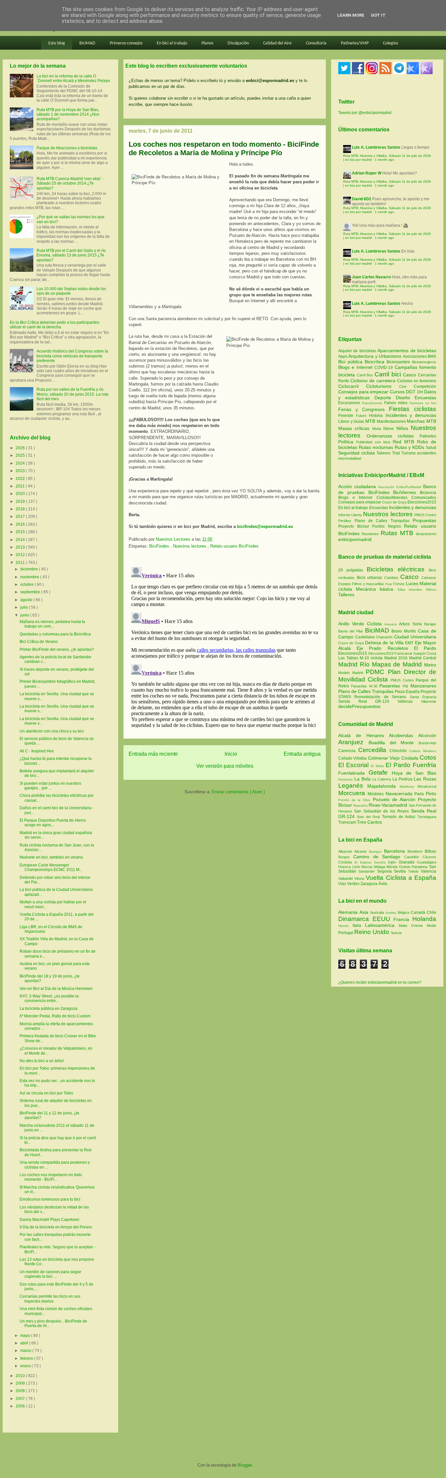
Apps (343, 356)
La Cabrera (382, 779)
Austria (392, 912)
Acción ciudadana (357, 486)
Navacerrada (400, 793)
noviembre (30, 577)
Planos (207, 43)
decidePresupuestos (359, 706)
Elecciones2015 (421, 502)
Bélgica (404, 912)
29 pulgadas (350, 570)
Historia (377, 415)
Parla (420, 794)
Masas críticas (355, 428)
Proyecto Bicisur (353, 526)
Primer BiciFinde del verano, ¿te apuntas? (57, 649)
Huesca (345, 867)
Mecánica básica (374, 589)
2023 (21, 470)
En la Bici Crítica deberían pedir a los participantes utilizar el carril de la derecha (54, 324)
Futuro (362, 416)
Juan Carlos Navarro (371, 277)
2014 (21, 539)
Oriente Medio (423, 926)
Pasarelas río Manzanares (407, 685)
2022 (21, 478)
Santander (367, 871)
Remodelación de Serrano (381, 697)
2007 (21, 1398)
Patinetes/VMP (355, 43)
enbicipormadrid (355, 539)
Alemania (348, 912)
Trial (396, 453)
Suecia (396, 933)
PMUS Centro (425, 515)
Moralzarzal (427, 786)
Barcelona (395, 851)
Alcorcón (427, 735)
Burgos (345, 857)
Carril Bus (365, 375)
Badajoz (376, 851)
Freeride (347, 415)
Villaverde (428, 701)
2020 (21, 493)
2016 (21, 524)
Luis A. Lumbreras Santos (376, 147)
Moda (377, 429)
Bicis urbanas (369, 577)
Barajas (430, 624)
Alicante (361, 851)
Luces (412, 583)
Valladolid (346, 878)
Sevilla (401, 871)
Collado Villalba (353, 758)
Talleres (384, 453)
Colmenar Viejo (384, 758)
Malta (405, 926)
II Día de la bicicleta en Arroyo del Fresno (56, 1227)
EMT (410, 643)
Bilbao (430, 851)
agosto (26, 600)
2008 (21, 1390)
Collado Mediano (422, 751)
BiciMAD (87, 43)
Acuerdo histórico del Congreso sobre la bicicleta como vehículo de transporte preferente (72, 356)
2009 (21, 1383)
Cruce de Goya (394, 502)
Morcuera (353, 793)
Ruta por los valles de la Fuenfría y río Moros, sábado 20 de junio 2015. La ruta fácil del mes (72, 394)
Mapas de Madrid (398, 664)
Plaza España (408, 691)
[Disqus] (225, 646)
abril (24, 1343)
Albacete (346, 851)
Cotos (428, 757)
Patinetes (428, 436)
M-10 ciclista (372, 658)
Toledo (414, 871)
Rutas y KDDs (410, 447)
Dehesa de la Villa (385, 642)
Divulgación (238, 43)
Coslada (410, 758)
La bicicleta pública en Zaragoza (48, 1008)
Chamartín (385, 637)
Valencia (428, 871)
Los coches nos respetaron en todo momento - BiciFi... (51, 1177)
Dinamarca (355, 918)
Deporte (385, 397)
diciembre (29, 569)
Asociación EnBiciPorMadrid (399, 487)
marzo (26, 1350)
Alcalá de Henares (363, 735)
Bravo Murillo (404, 631)
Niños (403, 428)
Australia (378, 912)
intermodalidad (349, 458)
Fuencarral (403, 653)
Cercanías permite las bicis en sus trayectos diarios (50, 1298)
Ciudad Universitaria (415, 636)
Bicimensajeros (424, 362)
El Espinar (364, 862)
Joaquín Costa (425, 653)
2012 (21, 554)
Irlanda (345, 926)
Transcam (347, 822)
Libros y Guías (351, 421)
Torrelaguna (426, 817)
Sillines (431, 589)
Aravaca (391, 624)
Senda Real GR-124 (368, 701)
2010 (21, 1375)
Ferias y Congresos (363, 409)
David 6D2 (361, 199)
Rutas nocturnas (377, 447)
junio (25, 615)
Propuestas (424, 520)
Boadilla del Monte (394, 742)
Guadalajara (426, 862)
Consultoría (316, 43)
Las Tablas (349, 658)
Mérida (393, 867)
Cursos (398, 391)
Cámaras (429, 578)
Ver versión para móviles (224, 766)
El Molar (378, 766)
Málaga (380, 867)
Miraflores (409, 786)
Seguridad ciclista (357, 452)
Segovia (385, 871)
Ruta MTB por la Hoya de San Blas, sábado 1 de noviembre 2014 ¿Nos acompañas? (68, 114)
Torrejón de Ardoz (399, 816)
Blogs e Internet (356, 367)
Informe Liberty (350, 515)
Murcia (367, 867)
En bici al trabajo (172, 43)
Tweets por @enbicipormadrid (364, 112)
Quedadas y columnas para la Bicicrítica (55, 634)
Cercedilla (374, 750)
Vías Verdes (349, 883)
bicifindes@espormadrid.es (265, 526)
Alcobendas (403, 735)
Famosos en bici (422, 403)
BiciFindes (159, 546)
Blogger (245, 1465)
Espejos (344, 584)
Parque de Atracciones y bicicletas (67, 148)
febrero (27, 1358)
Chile (431, 912)
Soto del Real (369, 817)
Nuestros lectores (190, 546)
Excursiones (350, 403)
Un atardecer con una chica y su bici (52, 731)
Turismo (409, 453)
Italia (359, 925)
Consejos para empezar (364, 391)
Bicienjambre (399, 362)
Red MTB (405, 441)
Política (347, 441)
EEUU (383, 918)
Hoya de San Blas (414, 773)
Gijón (393, 862)
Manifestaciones (392, 421)
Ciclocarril (352, 386)
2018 (21, 509)
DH (420, 392)
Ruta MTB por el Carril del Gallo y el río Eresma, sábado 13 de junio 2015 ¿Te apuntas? (71, 255)
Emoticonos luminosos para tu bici (50, 1199)
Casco (410, 374)
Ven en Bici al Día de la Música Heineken (56, 988)
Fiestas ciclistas (412, 408)
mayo (25, 1335)
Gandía (381, 862)
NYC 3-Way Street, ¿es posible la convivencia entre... (49, 998)
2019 (21, 501)
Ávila (382, 883)
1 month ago (384, 159)
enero (26, 1366)
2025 (21, 455)
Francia (402, 919)
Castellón (413, 857)
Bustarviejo (427, 743)
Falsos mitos (397, 403)
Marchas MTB (421, 421)
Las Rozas (425, 778)
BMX (432, 356)
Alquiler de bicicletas (357, 351)
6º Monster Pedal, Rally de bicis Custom (55, 1016)
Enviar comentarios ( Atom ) (238, 791)
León (357, 867)
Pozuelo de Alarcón (395, 799)
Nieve (389, 428)
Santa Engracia (423, 697)
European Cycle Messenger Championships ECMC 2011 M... (51, 867)
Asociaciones (415, 356)
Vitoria (360, 878)
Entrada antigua (302, 754)
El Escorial (354, 765)
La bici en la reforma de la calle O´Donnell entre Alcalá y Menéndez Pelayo (73, 78)
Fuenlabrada (353, 773)
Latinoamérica (382, 925)
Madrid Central (422, 658)
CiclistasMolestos (391, 497)
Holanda (424, 918)
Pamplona (420, 867)
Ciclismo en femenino (416, 381)
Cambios (391, 578)
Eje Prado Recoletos (385, 648)
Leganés (352, 785)
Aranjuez (353, 742)
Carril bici (388, 374)
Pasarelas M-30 (365, 686)
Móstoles (377, 794)
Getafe (380, 772)
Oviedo (405, 867)
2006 (21, 1406)
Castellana (365, 637)
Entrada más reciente (153, 754)
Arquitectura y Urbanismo (375, 356)
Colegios (390, 43)
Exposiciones (373, 403)
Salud (431, 447)
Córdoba (346, 862)
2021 (21, 486)
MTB (371, 421)
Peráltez (344, 521)
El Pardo (425, 648)
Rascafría (361, 805)
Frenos (399, 584)
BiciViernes (404, 492)
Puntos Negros (386, 526)
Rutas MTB (397, 533)
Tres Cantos (369, 822)
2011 (21, 562)
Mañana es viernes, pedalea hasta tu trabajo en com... (52, 624)
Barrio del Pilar (351, 631)
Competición (425, 386)
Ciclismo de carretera (373, 380)
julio (24, 607)
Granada (408, 862)
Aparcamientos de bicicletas (406, 350)
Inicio (231, 754)
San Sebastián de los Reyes (382, 811)
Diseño (405, 397)
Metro (430, 664)
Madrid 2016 (396, 658)
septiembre (30, 592)
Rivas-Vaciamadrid (388, 805)
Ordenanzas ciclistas (393, 435)
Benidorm (416, 851)
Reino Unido (372, 931)
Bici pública (351, 361)
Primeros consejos (126, 43)
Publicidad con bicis (374, 442)
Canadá (419, 912)
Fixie (388, 584)
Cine (406, 386)
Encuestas (425, 397)
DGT (411, 391)
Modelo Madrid (352, 673)
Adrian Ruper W (366, 173)
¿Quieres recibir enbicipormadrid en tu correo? (379, 982)
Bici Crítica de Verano (39, 641)
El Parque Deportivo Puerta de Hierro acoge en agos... (53, 822)
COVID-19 (384, 367)
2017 (21, 516)
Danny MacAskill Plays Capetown (49, 1219)
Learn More (350, 15)
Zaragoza (369, 883)
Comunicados (423, 497)
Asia (364, 912)
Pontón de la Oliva (355, 800)
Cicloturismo (382, 386)
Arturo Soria (411, 624)
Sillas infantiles (409, 589)
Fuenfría (424, 765)
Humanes (346, 779)
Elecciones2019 (381, 653)
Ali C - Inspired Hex (37, 751)
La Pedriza (403, 779)
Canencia (348, 750)
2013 (21, 547)
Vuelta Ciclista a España (401, 877)
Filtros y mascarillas (368, 584)
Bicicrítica (376, 361)
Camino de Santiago (378, 856)
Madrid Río (355, 664)
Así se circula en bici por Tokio (46, 1093)
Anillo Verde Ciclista (361, 623)
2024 (21, 463)
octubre (27, 584)
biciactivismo (426, 534)
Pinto (431, 793)
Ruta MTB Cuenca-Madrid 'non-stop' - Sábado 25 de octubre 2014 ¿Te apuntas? (70, 183)
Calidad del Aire (277, 43)
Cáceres (429, 857)
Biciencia (428, 492)
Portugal (346, 932)
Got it (378, 15)
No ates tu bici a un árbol (42, 1061)
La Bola (363, 778)
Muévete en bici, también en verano (51, 857)
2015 (21, 532)
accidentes (426, 453)
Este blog (56, 43)
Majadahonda (383, 786)
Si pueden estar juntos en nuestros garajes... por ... (50, 785)
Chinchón (399, 750)
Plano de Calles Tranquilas (382, 520)
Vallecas (409, 701)
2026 (21, 448)
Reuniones (370, 534)
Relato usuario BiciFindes (234, 546)
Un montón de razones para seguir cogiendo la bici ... (50, 1274)
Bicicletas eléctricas (395, 569)
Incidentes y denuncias (411, 415)
